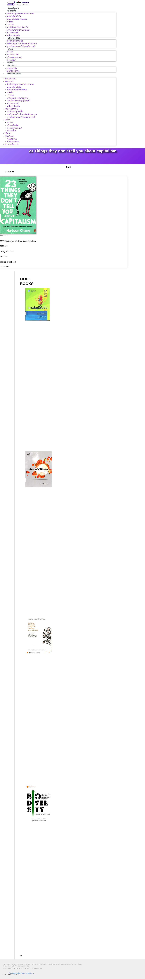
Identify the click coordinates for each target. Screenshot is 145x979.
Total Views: (8, 974)
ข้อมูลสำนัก (12, 68)
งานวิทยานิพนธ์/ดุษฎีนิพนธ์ (18, 30)
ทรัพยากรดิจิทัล (13, 38)
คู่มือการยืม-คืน (13, 35)
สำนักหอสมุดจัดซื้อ (15, 41)
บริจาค (10, 63)
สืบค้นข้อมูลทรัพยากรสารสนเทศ (20, 14)
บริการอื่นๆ (11, 60)
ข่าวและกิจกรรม (14, 74)
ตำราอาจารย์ (12, 33)
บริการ (10, 49)
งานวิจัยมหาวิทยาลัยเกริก (17, 27)
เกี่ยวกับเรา (12, 65)
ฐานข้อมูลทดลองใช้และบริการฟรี (21, 46)
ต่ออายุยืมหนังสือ (14, 16)
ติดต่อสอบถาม (13, 71)
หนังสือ (10, 22)
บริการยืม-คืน (12, 54)
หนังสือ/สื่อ (11, 11)
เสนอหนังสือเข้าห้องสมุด (17, 19)
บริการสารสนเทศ (14, 57)
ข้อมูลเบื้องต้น (13, 8)
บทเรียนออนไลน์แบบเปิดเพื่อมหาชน (22, 44)
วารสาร (10, 24)
